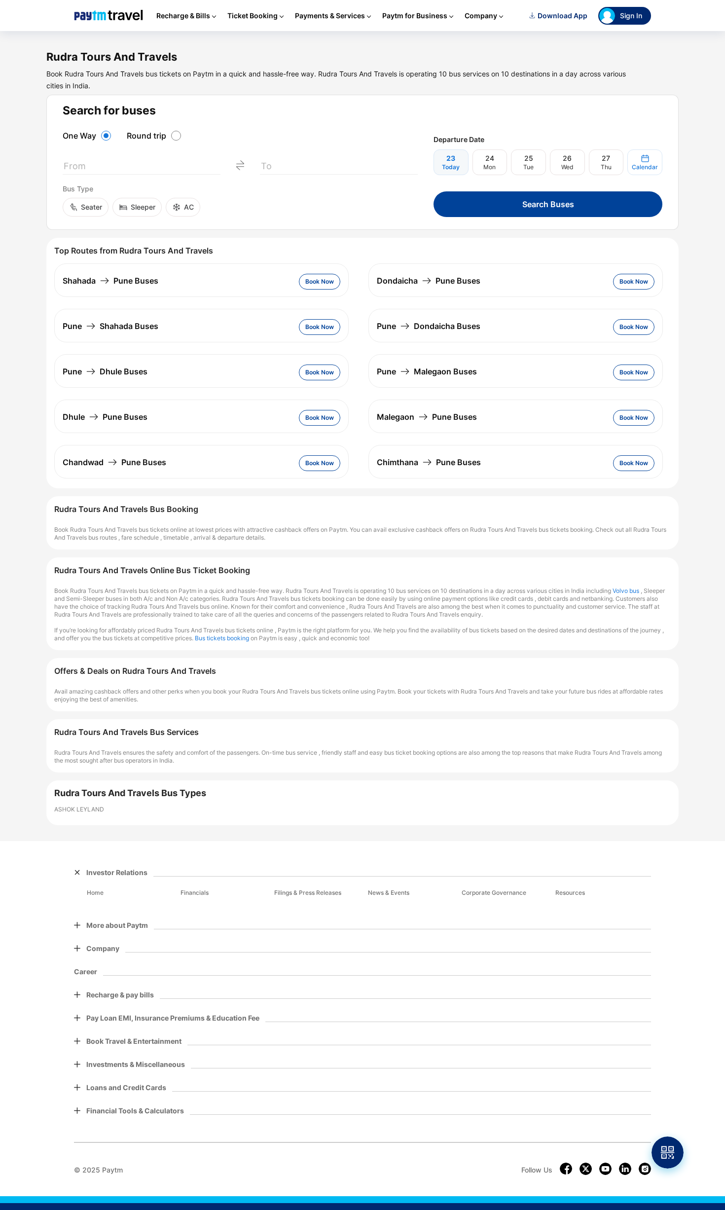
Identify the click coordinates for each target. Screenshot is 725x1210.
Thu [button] (606, 167)
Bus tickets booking (222, 638)
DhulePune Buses (105, 417)
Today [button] (451, 167)
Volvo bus (626, 590)
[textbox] (141, 168)
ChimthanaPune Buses (429, 462)
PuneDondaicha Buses (428, 326)
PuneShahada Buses (110, 326)
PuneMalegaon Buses (427, 371)
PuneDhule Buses (105, 371)
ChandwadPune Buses (114, 462)
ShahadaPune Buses (110, 281)
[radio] (88, 136)
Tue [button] (528, 167)
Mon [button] (489, 167)
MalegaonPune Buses (427, 417)
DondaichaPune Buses (428, 281)
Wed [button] (567, 167)
